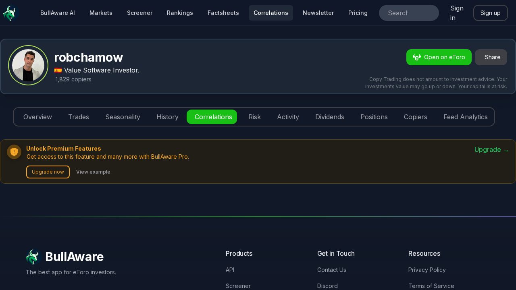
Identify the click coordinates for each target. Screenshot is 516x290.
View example (93, 172)
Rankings (180, 12)
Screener (139, 12)
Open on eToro (444, 57)
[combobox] (397, 13)
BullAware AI (57, 12)
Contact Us (331, 269)
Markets (100, 12)
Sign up (491, 12)
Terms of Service (431, 285)
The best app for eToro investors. (71, 272)
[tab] (36, 117)
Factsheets (223, 12)
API (230, 269)
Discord (327, 285)
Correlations (271, 12)
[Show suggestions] (429, 12)
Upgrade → (491, 149)
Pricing (358, 12)
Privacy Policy (427, 269)
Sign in (457, 13)
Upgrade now (48, 172)
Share (493, 57)
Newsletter (318, 12)
